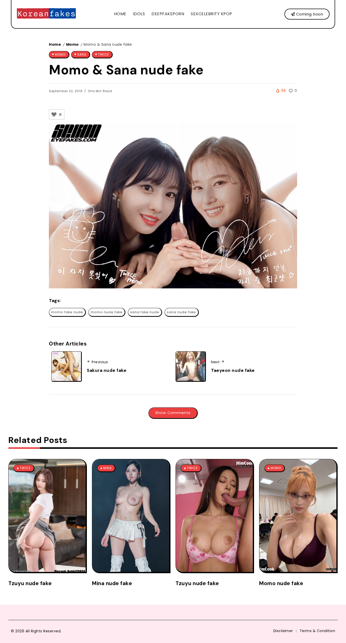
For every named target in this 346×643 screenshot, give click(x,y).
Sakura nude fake (106, 370)
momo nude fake (107, 312)
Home (55, 44)
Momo (72, 44)
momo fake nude (67, 312)
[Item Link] (47, 515)
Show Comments (172, 412)
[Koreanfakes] (46, 14)
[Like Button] (54, 114)
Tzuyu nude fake (30, 583)
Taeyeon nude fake (233, 370)
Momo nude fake (281, 583)
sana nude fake (181, 312)
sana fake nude (144, 312)
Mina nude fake (112, 583)
